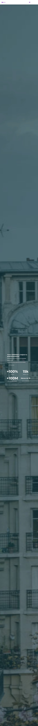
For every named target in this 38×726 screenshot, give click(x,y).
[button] (30, 2)
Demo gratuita (11, 365)
